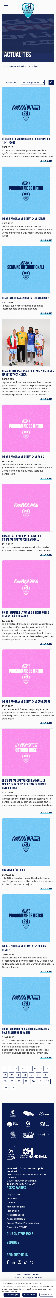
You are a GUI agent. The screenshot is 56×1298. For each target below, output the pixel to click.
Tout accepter (12, 1295)
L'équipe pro (13, 1194)
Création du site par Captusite (28, 1277)
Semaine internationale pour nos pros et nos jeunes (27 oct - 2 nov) (28, 372)
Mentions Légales (16, 1206)
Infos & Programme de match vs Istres (23, 219)
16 (5, 1081)
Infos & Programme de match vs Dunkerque (26, 702)
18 (19, 1081)
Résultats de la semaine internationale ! (25, 298)
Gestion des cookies (28, 1274)
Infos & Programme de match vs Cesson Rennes (24, 948)
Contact (11, 1202)
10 (12, 1074)
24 (13, 1087)
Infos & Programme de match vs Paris (23, 457)
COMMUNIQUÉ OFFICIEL (13, 870)
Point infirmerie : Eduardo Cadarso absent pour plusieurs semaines (26, 1031)
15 (45, 1074)
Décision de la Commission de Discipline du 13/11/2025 (26, 141)
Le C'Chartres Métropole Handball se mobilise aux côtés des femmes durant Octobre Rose (24, 784)
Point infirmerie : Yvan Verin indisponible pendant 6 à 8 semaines (25, 614)
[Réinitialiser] (51, 82)
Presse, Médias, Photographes (23, 1223)
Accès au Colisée (16, 1219)
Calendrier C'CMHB (17, 1227)
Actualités (12, 1198)
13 (31, 1074)
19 (26, 1081)
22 (47, 1081)
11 (18, 1074)
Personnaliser (46, 1295)
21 (40, 1081)
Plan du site (13, 1210)
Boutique (13, 1242)
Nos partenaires (15, 1214)
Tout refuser (30, 1295)
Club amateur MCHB (20, 1233)
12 (25, 1074)
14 (38, 1074)
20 (33, 1081)
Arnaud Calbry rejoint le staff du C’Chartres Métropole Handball (21, 538)
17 (12, 1081)
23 (5, 1087)
